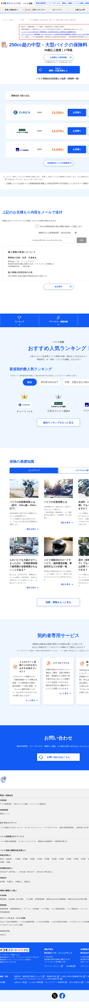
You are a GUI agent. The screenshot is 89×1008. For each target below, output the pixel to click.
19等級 (25, 859)
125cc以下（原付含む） (8, 872)
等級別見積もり (5, 855)
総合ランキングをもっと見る (58, 422)
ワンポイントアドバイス (27, 841)
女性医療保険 (39, 899)
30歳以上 (27, 881)
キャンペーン (57, 10)
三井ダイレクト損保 (20, 804)
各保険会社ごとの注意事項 (58, 163)
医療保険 (3, 899)
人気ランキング (34, 10)
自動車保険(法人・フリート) (20, 909)
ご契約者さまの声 (82, 827)
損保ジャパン (5, 814)
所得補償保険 (5, 912)
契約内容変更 (41, 3)
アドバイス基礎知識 (58, 322)
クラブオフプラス (50, 827)
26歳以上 (18, 881)
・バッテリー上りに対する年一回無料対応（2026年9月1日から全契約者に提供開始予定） (48, 32)
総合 (29, 382)
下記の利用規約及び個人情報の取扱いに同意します (60, 226)
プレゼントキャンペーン (33, 827)
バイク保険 (45, 909)
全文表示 (58, 287)
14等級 (61, 859)
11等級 (83, 859)
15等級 (54, 859)
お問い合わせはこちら (58, 757)
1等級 (8, 862)
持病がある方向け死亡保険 (77, 899)
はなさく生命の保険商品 (9, 922)
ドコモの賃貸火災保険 (59, 922)
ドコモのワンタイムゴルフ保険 (11, 925)
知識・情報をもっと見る (58, 602)
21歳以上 (10, 881)
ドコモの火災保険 (42, 922)
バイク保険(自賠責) (58, 909)
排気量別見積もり (6, 868)
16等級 (46, 859)
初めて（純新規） (6, 859)
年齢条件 (3, 878)
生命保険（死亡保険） (16, 899)
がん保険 (29, 899)
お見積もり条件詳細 (58, 57)
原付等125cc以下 (49, 382)
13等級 (68, 859)
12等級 (75, 859)
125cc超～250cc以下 (27, 872)
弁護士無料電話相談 (66, 827)
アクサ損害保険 (5, 804)
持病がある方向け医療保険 (56, 899)
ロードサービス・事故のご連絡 (60, 3)
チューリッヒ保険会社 (38, 804)
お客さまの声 (80, 10)
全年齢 (2, 881)
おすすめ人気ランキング (57, 348)
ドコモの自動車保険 (27, 922)
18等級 (32, 859)
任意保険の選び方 (60, 841)
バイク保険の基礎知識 (8, 841)
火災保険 (35, 909)
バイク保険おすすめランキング (11, 827)
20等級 (17, 859)
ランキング (19, 322)
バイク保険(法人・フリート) (77, 909)
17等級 (39, 859)
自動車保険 (4, 909)
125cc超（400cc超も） (44, 872)
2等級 (2, 862)
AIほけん (3, 935)
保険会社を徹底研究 (45, 841)
